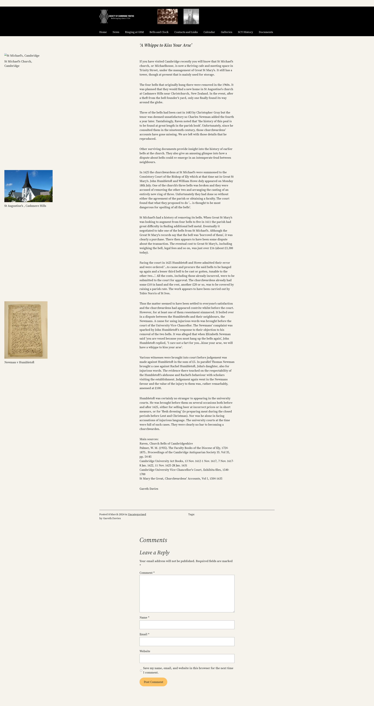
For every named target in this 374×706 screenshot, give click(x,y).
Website (145, 651)
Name (144, 617)
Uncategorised (137, 514)
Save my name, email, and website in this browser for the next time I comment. (188, 670)
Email (144, 634)
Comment (147, 573)
